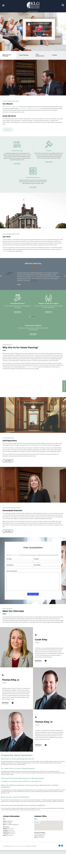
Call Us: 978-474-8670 (33, 11)
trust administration (23, 108)
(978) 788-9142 (14, 555)
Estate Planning (8, 106)
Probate (17, 106)
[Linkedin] (45, 661)
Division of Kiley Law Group (18, 846)
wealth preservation (35, 108)
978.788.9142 (41, 837)
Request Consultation (33, 594)
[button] (3, 5)
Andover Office (40, 816)
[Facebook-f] (59, 846)
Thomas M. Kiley (29, 367)
